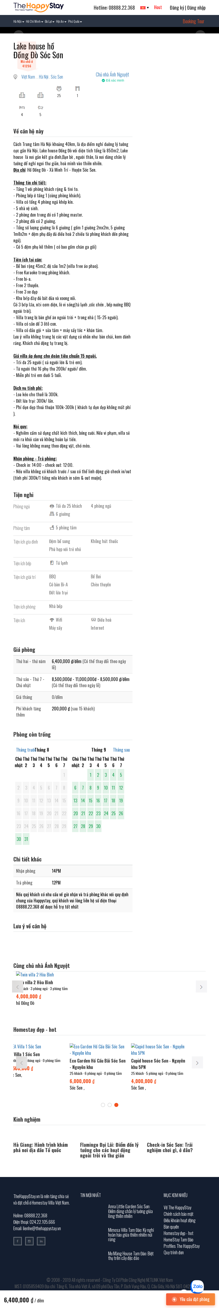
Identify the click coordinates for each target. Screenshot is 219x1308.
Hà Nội (17, 21)
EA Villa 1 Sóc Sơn (18, 1054)
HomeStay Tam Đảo (178, 1239)
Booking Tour (193, 21)
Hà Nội (44, 77)
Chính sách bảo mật (178, 1214)
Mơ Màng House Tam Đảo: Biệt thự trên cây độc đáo (131, 1255)
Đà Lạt (48, 21)
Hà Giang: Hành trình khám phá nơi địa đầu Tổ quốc (40, 1147)
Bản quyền (171, 1227)
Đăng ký (177, 7)
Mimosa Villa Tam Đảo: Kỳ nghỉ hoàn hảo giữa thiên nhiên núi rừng (131, 1234)
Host (158, 7)
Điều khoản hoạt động (179, 1220)
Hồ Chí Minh (33, 21)
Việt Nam (28, 77)
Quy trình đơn (174, 1252)
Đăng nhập (196, 7)
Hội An (60, 21)
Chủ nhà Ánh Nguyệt (112, 74)
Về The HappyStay (177, 1207)
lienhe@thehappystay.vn (42, 1228)
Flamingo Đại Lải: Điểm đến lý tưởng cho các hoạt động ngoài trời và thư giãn (109, 1150)
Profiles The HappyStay (182, 1246)
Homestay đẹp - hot (178, 1233)
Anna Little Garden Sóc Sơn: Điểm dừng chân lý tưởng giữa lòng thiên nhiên (130, 1211)
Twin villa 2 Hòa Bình (34, 982)
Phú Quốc (73, 21)
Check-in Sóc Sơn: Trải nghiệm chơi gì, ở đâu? (170, 1147)
